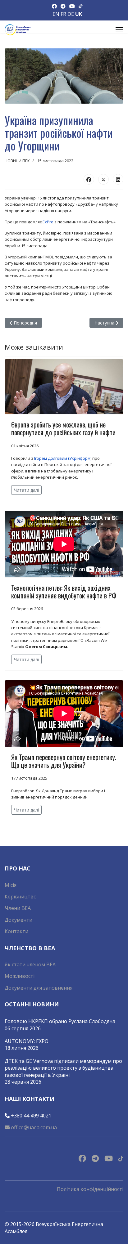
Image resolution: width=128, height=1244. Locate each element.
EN (56, 14)
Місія (10, 885)
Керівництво (21, 896)
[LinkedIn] (118, 179)
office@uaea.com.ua (33, 1127)
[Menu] (119, 29)
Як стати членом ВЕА (30, 964)
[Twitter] (103, 179)
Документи (18, 919)
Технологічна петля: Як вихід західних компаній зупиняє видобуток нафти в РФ (63, 591)
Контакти (16, 931)
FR (63, 14)
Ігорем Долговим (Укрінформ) (62, 458)
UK (78, 14)
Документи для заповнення (38, 987)
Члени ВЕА (18, 908)
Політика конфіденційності (90, 1189)
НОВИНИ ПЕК (17, 160)
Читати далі (26, 490)
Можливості (19, 976)
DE (70, 14)
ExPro (48, 222)
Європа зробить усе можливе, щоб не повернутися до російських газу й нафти (63, 428)
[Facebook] (89, 179)
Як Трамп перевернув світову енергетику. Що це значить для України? (63, 761)
